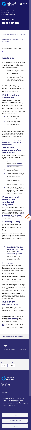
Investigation (22, 349)
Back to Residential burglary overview (13, 336)
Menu (25, 3)
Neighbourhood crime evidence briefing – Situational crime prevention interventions (15, 248)
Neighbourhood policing (9, 349)
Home (3, 11)
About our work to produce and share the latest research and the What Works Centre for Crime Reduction (15, 326)
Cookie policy (6, 409)
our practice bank (13, 318)
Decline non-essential (15, 420)
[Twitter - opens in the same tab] (2, 384)
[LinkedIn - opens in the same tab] (6, 384)
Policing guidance (12, 11)
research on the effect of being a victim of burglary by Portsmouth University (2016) (12, 142)
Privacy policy (6, 408)
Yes (4, 365)
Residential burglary (7, 12)
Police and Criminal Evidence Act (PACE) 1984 (14, 165)
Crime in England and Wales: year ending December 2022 (13, 215)
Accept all (15, 426)
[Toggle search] (21, 4)
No (12, 365)
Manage (15, 415)
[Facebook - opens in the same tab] (9, 384)
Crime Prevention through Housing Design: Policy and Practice (14, 253)
